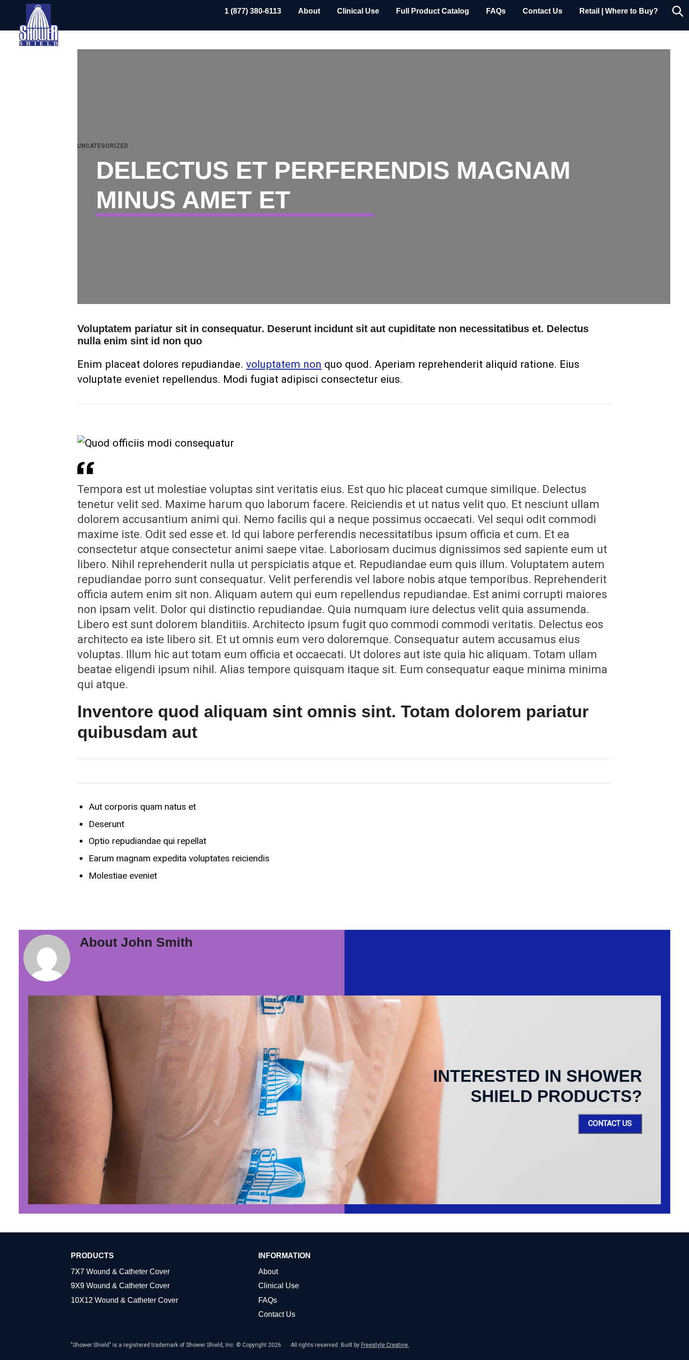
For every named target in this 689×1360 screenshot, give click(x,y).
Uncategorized (102, 146)
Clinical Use (358, 11)
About (309, 11)
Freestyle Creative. (385, 1345)
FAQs (496, 11)
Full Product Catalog (432, 11)
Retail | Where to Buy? (618, 11)
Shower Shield (39, 25)
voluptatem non (284, 364)
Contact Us (542, 11)
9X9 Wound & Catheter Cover (120, 1286)
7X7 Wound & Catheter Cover (120, 1272)
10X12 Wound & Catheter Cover (124, 1300)
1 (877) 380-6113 (253, 11)
